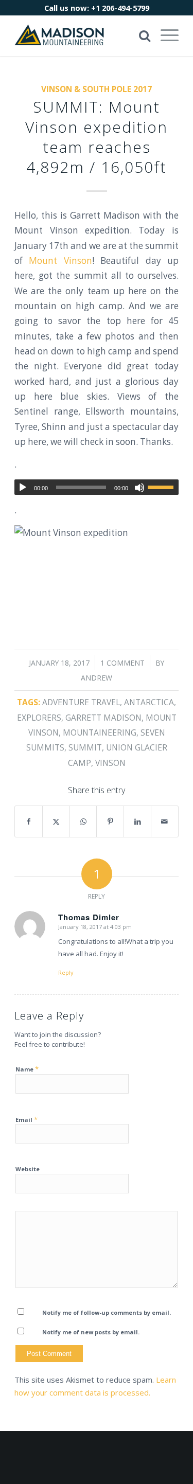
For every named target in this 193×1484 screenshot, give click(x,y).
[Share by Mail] (164, 821)
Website (27, 1169)
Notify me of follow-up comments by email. (106, 1312)
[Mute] (139, 487)
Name (27, 1069)
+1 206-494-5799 (120, 8)
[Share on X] (56, 821)
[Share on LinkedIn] (137, 821)
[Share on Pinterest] (110, 821)
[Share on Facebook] (28, 821)
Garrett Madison (103, 717)
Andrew (96, 678)
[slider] (163, 487)
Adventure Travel (81, 702)
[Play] (22, 487)
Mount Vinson (60, 260)
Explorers (39, 717)
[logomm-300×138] (80, 35)
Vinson (110, 762)
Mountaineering (99, 732)
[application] (96, 487)
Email (26, 1119)
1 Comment (122, 663)
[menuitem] (164, 35)
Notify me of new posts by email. (90, 1332)
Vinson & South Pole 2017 (96, 89)
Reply (66, 972)
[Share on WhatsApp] (83, 821)
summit (85, 747)
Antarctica (149, 702)
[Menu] (164, 35)
